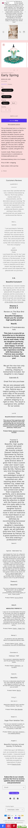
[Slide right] (17, 70)
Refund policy (19, 822)
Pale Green (6, 96)
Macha (19, 690)
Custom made (7, 90)
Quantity (3, 107)
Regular (5, 103)
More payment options (14, 124)
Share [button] (5, 171)
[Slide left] (10, 70)
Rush (13, 103)
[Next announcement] (25, 11)
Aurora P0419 (19, 597)
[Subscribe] (23, 787)
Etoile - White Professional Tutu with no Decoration (14, 644)
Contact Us (23, 826)
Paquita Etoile (16, 764)
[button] (3, 32)
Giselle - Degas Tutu (19, 628)
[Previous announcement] (2, 11)
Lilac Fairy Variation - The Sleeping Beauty (16, 732)
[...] (11, 300)
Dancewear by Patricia (13, 820)
